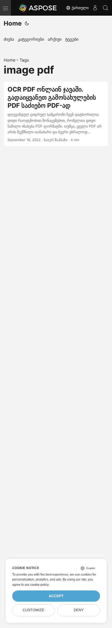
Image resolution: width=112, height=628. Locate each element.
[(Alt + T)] (27, 23)
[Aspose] (38, 8)
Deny (79, 610)
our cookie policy (36, 585)
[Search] (105, 8)
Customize (33, 610)
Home (13, 23)
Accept (56, 596)
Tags (24, 60)
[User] (95, 8)
